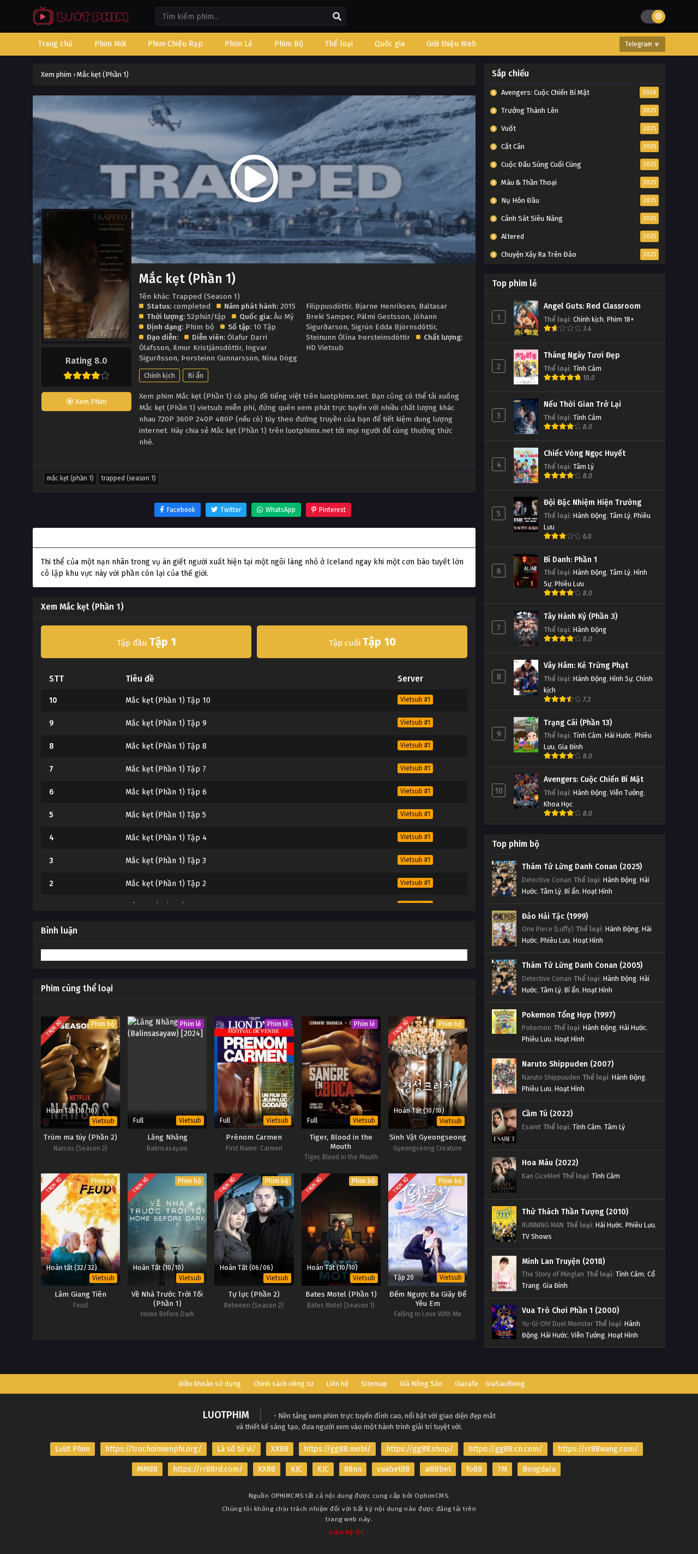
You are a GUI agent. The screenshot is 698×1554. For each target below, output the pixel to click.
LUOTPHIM (226, 1415)
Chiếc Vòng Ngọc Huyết (584, 453)
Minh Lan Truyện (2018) (563, 1261)
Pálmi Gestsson (383, 316)
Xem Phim (90, 401)
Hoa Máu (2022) (550, 1162)
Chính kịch (159, 375)
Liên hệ (337, 1384)
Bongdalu (539, 1469)
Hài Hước (618, 735)
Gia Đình (570, 747)
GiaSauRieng (505, 1384)
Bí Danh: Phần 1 (570, 559)
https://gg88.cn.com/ (505, 1449)
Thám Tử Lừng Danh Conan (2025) (582, 866)
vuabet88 (393, 1469)
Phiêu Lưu (569, 584)
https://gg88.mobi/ (337, 1449)
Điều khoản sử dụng (209, 1384)
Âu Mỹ (284, 316)
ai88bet (438, 1469)
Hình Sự (621, 678)
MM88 (147, 1469)
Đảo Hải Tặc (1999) (555, 916)
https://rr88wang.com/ (598, 1449)
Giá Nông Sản (421, 1384)
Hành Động (589, 515)
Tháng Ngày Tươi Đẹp (582, 355)
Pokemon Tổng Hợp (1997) (568, 1015)
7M (502, 1469)
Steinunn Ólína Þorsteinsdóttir (358, 337)
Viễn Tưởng (626, 792)
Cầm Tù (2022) (547, 1113)
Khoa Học (558, 804)
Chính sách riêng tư (284, 1384)
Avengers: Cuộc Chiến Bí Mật (593, 779)
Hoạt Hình (597, 891)
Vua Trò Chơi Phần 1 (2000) (570, 1310)
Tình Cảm (587, 368)
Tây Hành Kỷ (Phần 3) (580, 616)
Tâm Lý (583, 466)
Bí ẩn (195, 375)
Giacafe (466, 1384)
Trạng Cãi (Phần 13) (578, 722)
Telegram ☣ (642, 44)
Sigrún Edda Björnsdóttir (393, 327)
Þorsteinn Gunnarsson (219, 358)
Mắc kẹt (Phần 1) (70, 478)
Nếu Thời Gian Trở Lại (582, 404)
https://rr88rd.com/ (208, 1469)
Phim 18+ (620, 319)
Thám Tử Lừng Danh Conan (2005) (582, 965)
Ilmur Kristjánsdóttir (207, 347)
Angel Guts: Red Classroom (592, 306)
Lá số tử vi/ (236, 1449)
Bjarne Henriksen (385, 306)
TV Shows (537, 1236)
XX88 (279, 1449)
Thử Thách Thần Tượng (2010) (575, 1211)
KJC (296, 1469)
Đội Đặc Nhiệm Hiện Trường (592, 502)
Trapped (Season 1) (128, 478)
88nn (353, 1469)
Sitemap (374, 1384)
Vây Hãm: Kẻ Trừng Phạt (586, 665)
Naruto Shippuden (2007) (567, 1064)
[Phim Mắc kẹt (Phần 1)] (78, 25)
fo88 (474, 1469)
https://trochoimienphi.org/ (153, 1449)
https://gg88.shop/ (419, 1449)
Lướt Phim (72, 1449)
